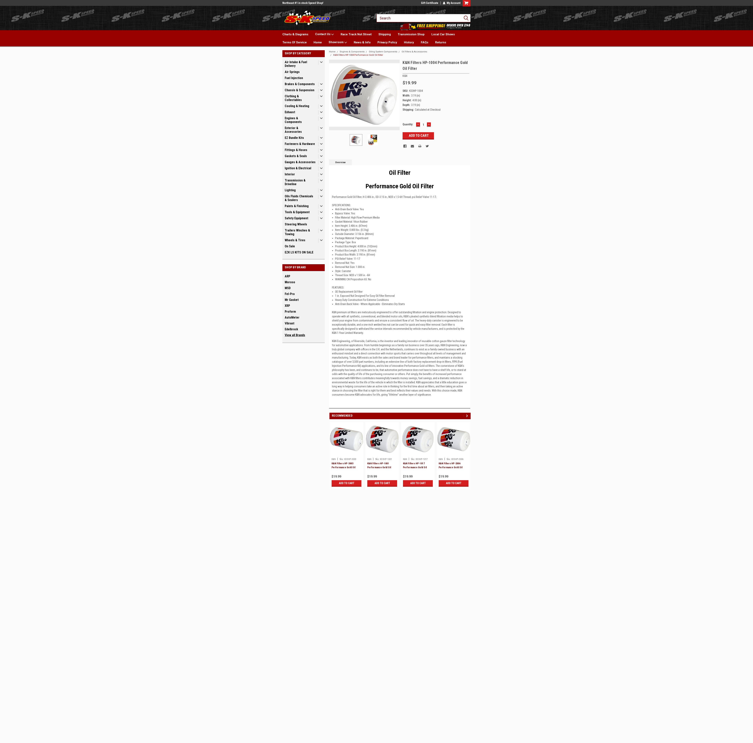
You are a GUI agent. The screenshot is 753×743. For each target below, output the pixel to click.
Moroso (290, 282)
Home (318, 42)
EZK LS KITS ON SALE (299, 252)
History (409, 42)
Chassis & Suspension (299, 90)
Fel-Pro (290, 294)
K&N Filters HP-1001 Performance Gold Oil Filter (379, 467)
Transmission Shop (411, 34)
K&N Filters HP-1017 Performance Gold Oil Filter (415, 467)
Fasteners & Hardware (300, 144)
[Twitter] (427, 146)
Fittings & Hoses (296, 150)
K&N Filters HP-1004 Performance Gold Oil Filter (358, 55)
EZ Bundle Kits (294, 138)
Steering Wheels (296, 224)
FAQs (424, 42)
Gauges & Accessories (300, 162)
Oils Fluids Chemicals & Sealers (299, 198)
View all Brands (295, 335)
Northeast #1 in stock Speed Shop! (302, 3)
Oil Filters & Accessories (414, 51)
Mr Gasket (292, 300)
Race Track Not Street (356, 34)
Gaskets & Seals (296, 156)
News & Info (362, 42)
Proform (290, 311)
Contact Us (323, 34)
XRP (287, 306)
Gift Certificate (429, 3)
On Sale (290, 246)
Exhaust (290, 112)
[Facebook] (405, 146)
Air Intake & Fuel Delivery (296, 64)
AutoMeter (292, 317)
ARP (287, 276)
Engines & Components (293, 120)
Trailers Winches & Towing (297, 232)
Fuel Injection (294, 78)
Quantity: (408, 124)
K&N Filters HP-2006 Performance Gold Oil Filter (450, 467)
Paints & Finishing (297, 206)
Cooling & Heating (297, 106)
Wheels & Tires (295, 240)
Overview (340, 162)
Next (396, 95)
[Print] (419, 146)
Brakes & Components (300, 84)
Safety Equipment (296, 218)
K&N (334, 459)
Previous (333, 95)
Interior (290, 174)
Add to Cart (346, 483)
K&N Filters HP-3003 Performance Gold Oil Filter (343, 467)
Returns (440, 42)
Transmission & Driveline (295, 182)
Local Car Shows (443, 34)
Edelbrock (291, 329)
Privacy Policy (387, 42)
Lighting (290, 190)
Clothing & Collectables (293, 98)
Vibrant (289, 323)
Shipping (384, 34)
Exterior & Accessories (293, 130)
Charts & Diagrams (295, 34)
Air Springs (292, 72)
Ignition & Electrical (298, 168)
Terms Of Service (294, 42)
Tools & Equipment (297, 212)
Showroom (336, 42)
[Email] (412, 146)
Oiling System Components (383, 51)
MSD (288, 288)
